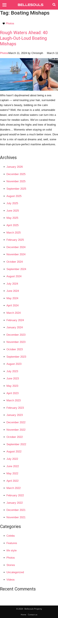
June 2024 (12, 290)
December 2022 (15, 422)
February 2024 (15, 320)
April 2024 (12, 305)
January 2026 (14, 166)
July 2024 (12, 283)
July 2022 (12, 458)
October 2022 (14, 436)
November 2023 (15, 342)
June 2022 (12, 466)
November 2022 (15, 429)
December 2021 (15, 510)
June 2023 (12, 378)
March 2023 (13, 400)
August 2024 (13, 276)
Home (23, 614)
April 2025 (12, 225)
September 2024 (16, 269)
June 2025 (12, 210)
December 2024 (15, 247)
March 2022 (13, 488)
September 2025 (16, 188)
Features (11, 543)
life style (11, 550)
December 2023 (15, 334)
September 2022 (16, 444)
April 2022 (12, 480)
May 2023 (12, 385)
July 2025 (12, 203)
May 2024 (12, 298)
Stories (10, 565)
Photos (10, 23)
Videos (10, 579)
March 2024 (13, 312)
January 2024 (14, 327)
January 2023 (14, 415)
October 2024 (14, 261)
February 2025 (15, 239)
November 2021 (15, 517)
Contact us (32, 614)
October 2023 (14, 349)
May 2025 (12, 217)
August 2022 (13, 451)
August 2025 (13, 196)
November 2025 (15, 181)
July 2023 (12, 371)
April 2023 (12, 393)
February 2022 (15, 495)
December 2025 (15, 174)
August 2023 (13, 363)
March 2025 (13, 232)
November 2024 (15, 254)
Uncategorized (15, 572)
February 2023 (15, 407)
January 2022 (14, 502)
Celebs (10, 535)
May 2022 (12, 473)
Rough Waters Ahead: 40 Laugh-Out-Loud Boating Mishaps (24, 38)
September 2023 (16, 356)
